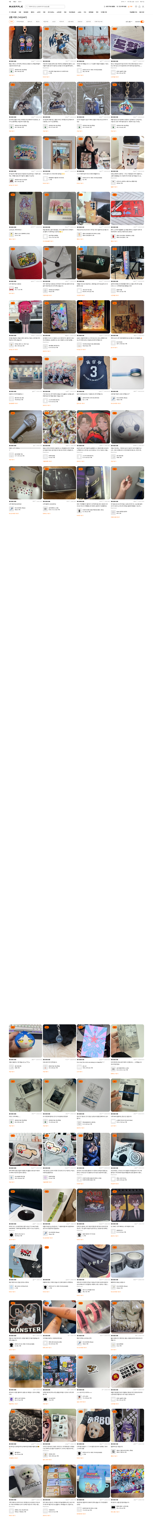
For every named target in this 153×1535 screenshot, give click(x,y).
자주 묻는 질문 (130, 1)
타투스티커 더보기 (47, 1347)
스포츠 (53, 21)
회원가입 (142, 1)
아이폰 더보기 (80, 515)
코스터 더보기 (12, 1239)
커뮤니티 (61, 21)
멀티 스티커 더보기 (47, 1459)
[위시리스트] (136, 7)
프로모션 (80, 21)
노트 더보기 (79, 1071)
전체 (11, 21)
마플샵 (14, 1)
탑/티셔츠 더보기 (81, 403)
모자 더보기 (11, 293)
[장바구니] (139, 7)
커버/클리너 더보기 (13, 1458)
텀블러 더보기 (114, 187)
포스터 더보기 (114, 347)
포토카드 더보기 (46, 351)
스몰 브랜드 (71, 21)
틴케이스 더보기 (46, 513)
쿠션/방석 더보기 (81, 295)
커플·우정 (45, 21)
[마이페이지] (143, 7)
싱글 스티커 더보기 (81, 1402)
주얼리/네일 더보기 (47, 295)
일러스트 (30, 21)
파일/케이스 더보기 (13, 1404)
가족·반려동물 (20, 21)
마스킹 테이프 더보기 (116, 403)
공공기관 (88, 21)
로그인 (137, 1)
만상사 (19, 1)
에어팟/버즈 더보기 (81, 1514)
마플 (10, 1)
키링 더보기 (11, 75)
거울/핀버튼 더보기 (47, 461)
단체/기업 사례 (98, 21)
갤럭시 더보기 (12, 239)
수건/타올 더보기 (115, 77)
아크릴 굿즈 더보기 (13, 185)
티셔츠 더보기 (46, 77)
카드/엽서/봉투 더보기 (48, 241)
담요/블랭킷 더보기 (13, 403)
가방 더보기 (45, 1404)
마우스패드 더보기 (115, 1512)
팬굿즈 (37, 21)
